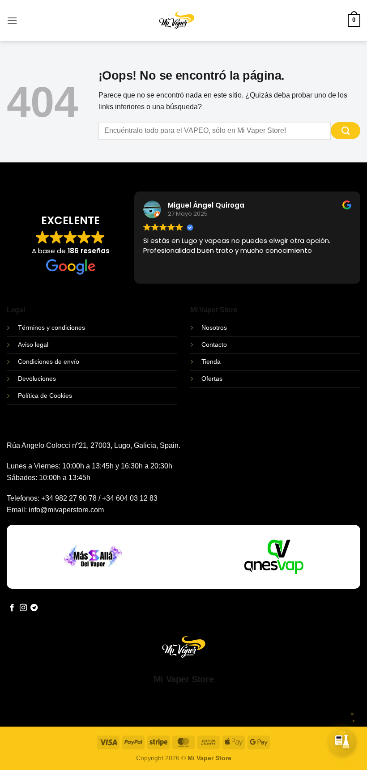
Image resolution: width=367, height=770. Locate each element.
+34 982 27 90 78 (69, 498)
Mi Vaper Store (183, 679)
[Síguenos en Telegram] (34, 608)
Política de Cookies (45, 395)
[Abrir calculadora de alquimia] (342, 742)
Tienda (211, 361)
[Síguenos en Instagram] (23, 608)
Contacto (214, 344)
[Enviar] (345, 131)
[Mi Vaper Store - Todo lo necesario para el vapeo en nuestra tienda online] (177, 26)
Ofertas (211, 378)
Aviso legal (33, 344)
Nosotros (214, 327)
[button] (12, 20)
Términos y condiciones (51, 327)
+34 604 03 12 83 (130, 498)
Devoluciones (37, 378)
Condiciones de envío (48, 361)
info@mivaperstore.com (66, 510)
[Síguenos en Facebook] (12, 608)
